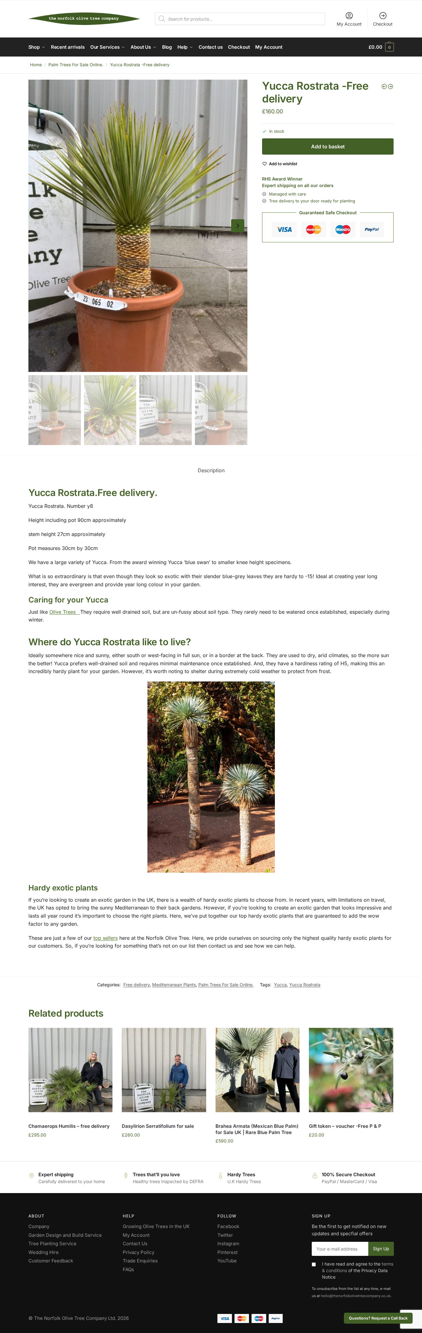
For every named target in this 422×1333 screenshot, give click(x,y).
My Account (349, 24)
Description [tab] (211, 470)
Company (38, 1226)
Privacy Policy (138, 1252)
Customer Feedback (50, 1261)
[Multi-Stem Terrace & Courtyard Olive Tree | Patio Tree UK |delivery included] (384, 86)
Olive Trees (64, 612)
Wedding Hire (43, 1252)
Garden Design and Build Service (65, 1235)
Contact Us (135, 1243)
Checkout (383, 24)
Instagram (228, 1243)
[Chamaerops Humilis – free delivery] (70, 1070)
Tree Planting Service (52, 1243)
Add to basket (328, 146)
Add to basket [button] (70, 1148)
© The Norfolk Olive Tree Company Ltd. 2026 (78, 1318)
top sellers (105, 938)
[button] (381, 47)
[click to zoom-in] (138, 226)
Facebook (228, 1226)
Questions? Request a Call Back (378, 1318)
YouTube (227, 1261)
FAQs (128, 1269)
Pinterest (227, 1252)
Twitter (225, 1235)
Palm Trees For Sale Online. (75, 64)
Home (36, 64)
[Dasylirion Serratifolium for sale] (164, 1070)
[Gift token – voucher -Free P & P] (351, 1070)
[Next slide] (237, 225)
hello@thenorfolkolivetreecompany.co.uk (355, 1296)
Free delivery (136, 984)
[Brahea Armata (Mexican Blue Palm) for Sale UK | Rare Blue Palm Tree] (258, 1070)
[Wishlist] (103, 1037)
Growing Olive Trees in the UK (156, 1226)
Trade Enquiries (140, 1261)
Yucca (280, 984)
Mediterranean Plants (174, 984)
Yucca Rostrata (304, 984)
